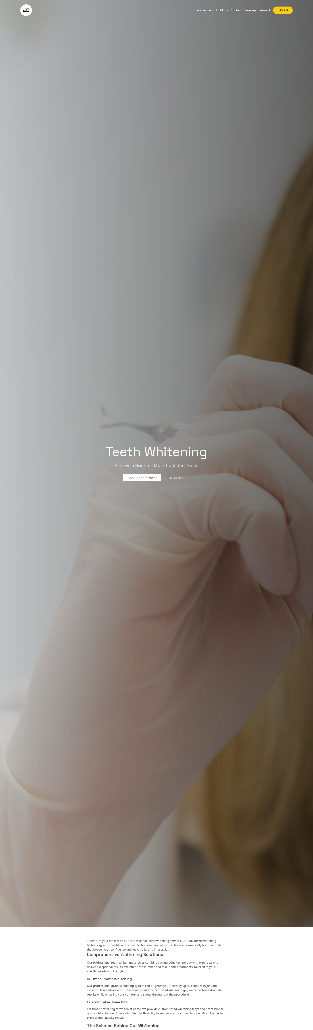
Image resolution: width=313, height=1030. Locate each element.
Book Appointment (257, 10)
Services (200, 10)
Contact (236, 10)
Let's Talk (282, 10)
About (213, 10)
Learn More (177, 478)
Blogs (224, 10)
